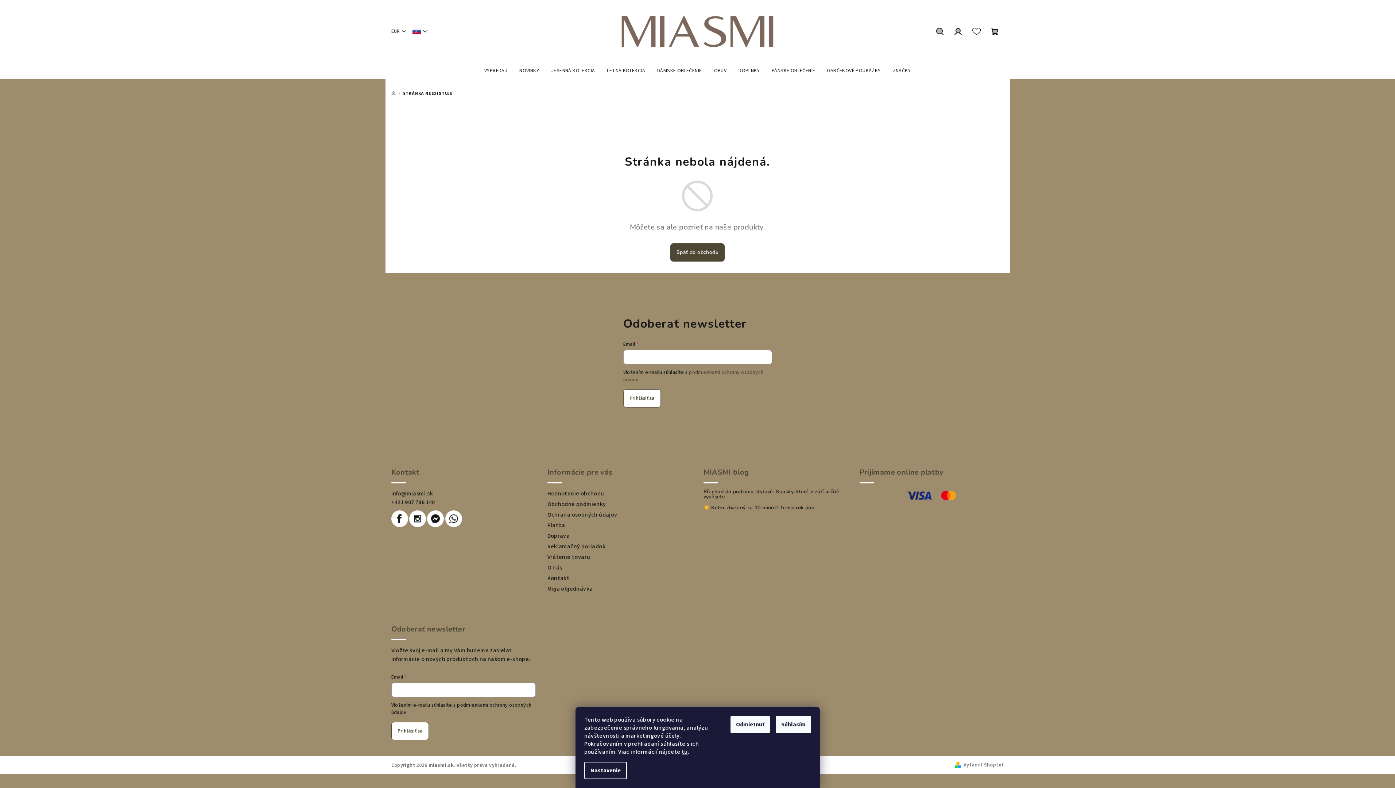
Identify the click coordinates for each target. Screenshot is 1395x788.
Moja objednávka (570, 589)
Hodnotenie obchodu (575, 494)
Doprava (558, 536)
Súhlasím (793, 725)
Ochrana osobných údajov (582, 515)
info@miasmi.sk (412, 494)
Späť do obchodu (697, 252)
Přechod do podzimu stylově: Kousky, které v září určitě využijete (772, 494)
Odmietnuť (750, 725)
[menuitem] (495, 70)
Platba (556, 525)
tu (685, 752)
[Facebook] (399, 518)
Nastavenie (605, 770)
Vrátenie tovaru (568, 557)
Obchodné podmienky (576, 504)
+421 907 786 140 (413, 502)
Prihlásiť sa (642, 398)
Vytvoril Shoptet (984, 765)
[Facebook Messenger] (435, 518)
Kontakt (558, 578)
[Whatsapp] (453, 518)
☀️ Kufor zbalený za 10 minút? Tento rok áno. (760, 507)
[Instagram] (417, 518)
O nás (554, 568)
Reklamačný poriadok (576, 546)
